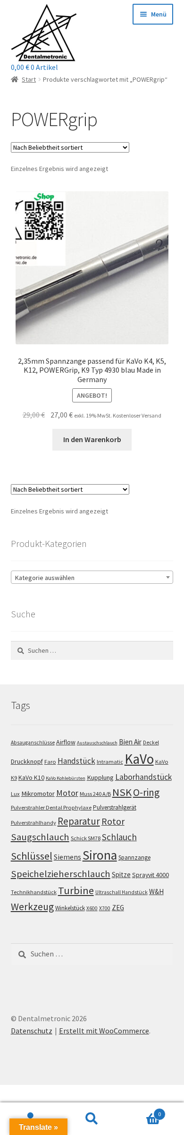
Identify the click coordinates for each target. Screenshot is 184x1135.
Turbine (76, 890)
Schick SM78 (85, 838)
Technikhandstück (34, 892)
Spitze (121, 874)
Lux (15, 793)
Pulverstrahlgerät (114, 807)
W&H (156, 891)
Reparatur (79, 821)
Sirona (100, 855)
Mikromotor (38, 793)
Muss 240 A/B (95, 793)
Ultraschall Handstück (121, 892)
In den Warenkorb (92, 439)
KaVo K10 (31, 777)
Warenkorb (142, 1111)
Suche (92, 1119)
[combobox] (92, 577)
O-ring (146, 792)
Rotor (113, 821)
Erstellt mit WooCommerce (104, 1030)
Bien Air (130, 741)
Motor (67, 792)
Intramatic (110, 761)
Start (29, 79)
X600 (92, 908)
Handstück (76, 761)
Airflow (65, 742)
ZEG (118, 907)
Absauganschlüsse (33, 742)
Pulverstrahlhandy (33, 822)
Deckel (151, 742)
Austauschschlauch (97, 743)
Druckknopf (27, 761)
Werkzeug (32, 906)
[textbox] (92, 577)
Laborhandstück (143, 777)
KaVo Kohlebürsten (65, 778)
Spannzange (134, 857)
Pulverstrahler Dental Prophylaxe (51, 807)
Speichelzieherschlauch (60, 874)
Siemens (67, 857)
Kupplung (100, 777)
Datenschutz (31, 1030)
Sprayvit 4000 (150, 874)
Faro (50, 761)
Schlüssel (31, 855)
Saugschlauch (40, 837)
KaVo (139, 759)
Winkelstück (70, 908)
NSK (122, 792)
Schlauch (119, 837)
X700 (104, 908)
